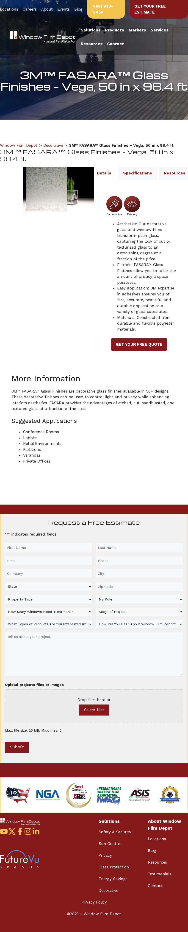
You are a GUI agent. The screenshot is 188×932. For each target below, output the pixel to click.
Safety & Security (115, 832)
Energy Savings (113, 878)
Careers (30, 9)
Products (114, 30)
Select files (94, 709)
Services (160, 30)
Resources (91, 43)
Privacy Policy (94, 902)
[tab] (104, 173)
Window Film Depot (18, 145)
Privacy (105, 855)
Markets (137, 30)
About (47, 9)
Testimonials (159, 874)
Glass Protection (114, 867)
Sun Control (110, 843)
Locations (9, 9)
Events (63, 9)
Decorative (53, 145)
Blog (78, 9)
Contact (115, 43)
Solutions (90, 30)
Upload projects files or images (34, 684)
